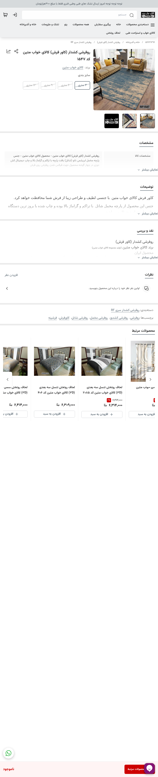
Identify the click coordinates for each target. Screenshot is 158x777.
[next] (7, 379)
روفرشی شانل (80, 318)
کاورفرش (64, 318)
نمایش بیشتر (150, 170)
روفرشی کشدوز (119, 318)
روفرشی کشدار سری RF (81, 42)
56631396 (150, 42)
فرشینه (52, 318)
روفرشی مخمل (99, 318)
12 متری (31, 85)
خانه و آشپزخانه (133, 42)
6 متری (65, 85)
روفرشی (134, 318)
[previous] (150, 379)
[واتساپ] (8, 753)
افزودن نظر (11, 275)
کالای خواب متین (72, 67)
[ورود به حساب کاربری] (16, 15)
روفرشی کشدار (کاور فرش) (108, 42)
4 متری (82, 85)
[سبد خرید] (5, 15)
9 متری (48, 85)
